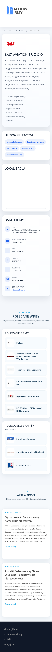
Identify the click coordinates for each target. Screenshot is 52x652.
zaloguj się (9, 644)
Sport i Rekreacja (21, 31)
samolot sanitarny (14, 155)
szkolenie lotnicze (14, 142)
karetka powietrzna (35, 142)
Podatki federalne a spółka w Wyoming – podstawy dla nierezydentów (22, 575)
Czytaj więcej (10, 546)
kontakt (7, 639)
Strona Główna (9, 31)
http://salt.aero (18, 290)
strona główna (11, 629)
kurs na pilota (28, 148)
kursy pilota (12, 148)
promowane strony (13, 634)
